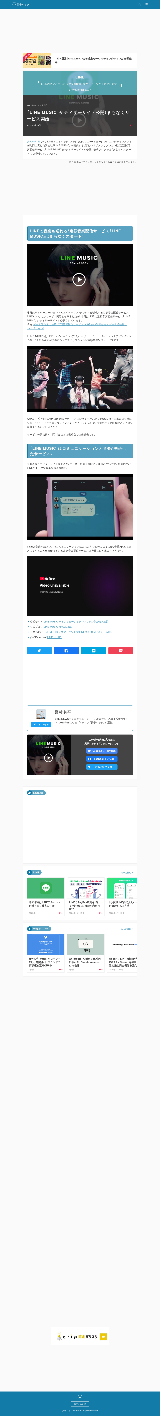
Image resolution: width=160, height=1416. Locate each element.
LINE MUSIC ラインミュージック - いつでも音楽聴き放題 (76, 621)
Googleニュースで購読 (103, 750)
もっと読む (126, 872)
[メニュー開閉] (146, 4)
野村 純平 (63, 711)
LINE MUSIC (54, 637)
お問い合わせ (80, 1403)
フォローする (43, 724)
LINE (44, 105)
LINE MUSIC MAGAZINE (58, 626)
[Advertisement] (80, 30)
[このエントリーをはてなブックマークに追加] (93, 650)
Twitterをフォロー (104, 767)
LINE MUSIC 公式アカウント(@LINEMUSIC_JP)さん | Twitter (77, 632)
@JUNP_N (33, 141)
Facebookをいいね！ (104, 759)
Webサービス (33, 105)
